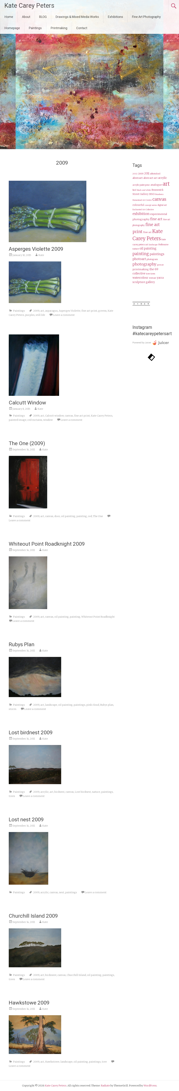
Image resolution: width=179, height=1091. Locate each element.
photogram (152, 259)
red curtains (34, 419)
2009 (36, 310)
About (26, 17)
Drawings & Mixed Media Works (77, 17)
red (90, 516)
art (42, 310)
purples (30, 315)
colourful (138, 205)
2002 (135, 174)
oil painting (68, 516)
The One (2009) (27, 443)
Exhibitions (115, 17)
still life (40, 315)
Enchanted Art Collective (143, 209)
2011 (146, 173)
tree (104, 1061)
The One (98, 516)
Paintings (35, 28)
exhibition (141, 214)
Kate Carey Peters (29, 5)
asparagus (51, 310)
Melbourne (163, 244)
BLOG (43, 17)
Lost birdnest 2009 (31, 732)
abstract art (150, 178)
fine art (156, 219)
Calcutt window (54, 415)
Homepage (12, 28)
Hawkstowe (52, 1061)
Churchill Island (76, 975)
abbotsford (155, 173)
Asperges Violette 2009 (36, 249)
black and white (144, 190)
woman (152, 278)
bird (134, 190)
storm (12, 709)
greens (102, 310)
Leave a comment (64, 315)
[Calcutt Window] (34, 395)
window (48, 419)
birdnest (59, 791)
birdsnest (50, 975)
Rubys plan (106, 704)
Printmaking (59, 28)
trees (12, 796)
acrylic (44, 791)
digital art (162, 205)
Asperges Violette (69, 310)
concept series (151, 205)
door (57, 516)
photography (144, 264)
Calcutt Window (27, 403)
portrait (160, 265)
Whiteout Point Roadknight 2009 (47, 544)
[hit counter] (141, 304)
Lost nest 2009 (26, 819)
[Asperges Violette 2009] (47, 241)
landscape (51, 704)
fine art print (89, 310)
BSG (152, 194)
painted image (17, 419)
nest (61, 892)
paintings (79, 704)
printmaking (141, 269)
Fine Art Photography (146, 17)
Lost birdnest (83, 791)
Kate (41, 255)
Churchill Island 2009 (33, 916)
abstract (138, 177)
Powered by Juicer (142, 342)
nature (96, 791)
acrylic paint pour (141, 185)
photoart (139, 259)
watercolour (140, 277)
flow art (147, 232)
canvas (69, 415)
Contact (81, 28)
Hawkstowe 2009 (29, 1003)
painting (81, 516)
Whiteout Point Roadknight (98, 616)
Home (9, 17)
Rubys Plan (21, 644)
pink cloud (92, 704)
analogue (156, 184)
